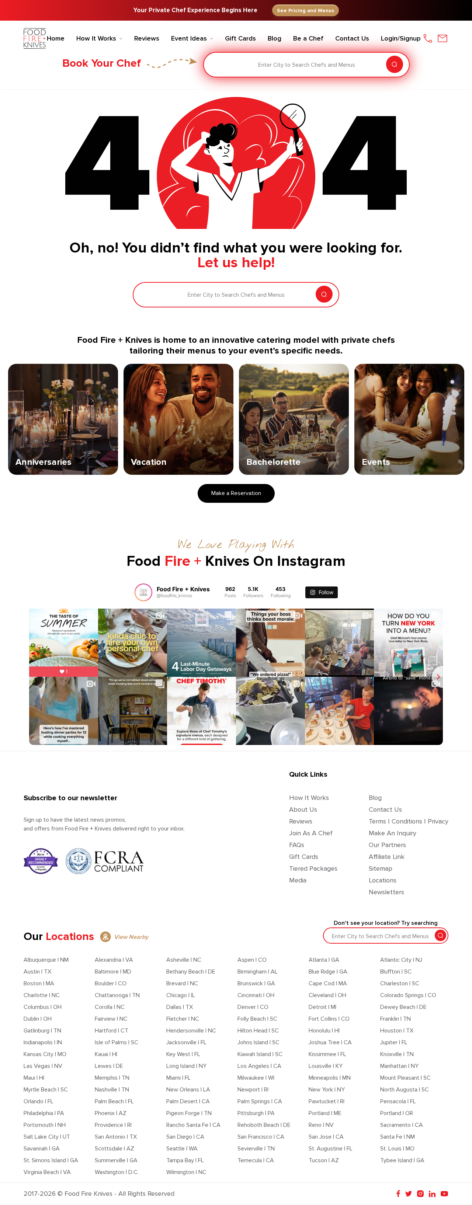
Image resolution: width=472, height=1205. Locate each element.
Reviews (300, 821)
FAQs (296, 845)
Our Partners (387, 845)
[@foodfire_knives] (143, 592)
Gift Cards (303, 857)
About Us (303, 809)
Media (297, 880)
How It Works (309, 798)
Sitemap (380, 868)
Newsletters (386, 892)
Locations (382, 880)
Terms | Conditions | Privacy (408, 821)
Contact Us (385, 809)
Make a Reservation (236, 493)
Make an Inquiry (392, 833)
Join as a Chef (311, 833)
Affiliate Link (387, 857)
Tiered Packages (313, 868)
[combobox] (214, 64)
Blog (375, 798)
